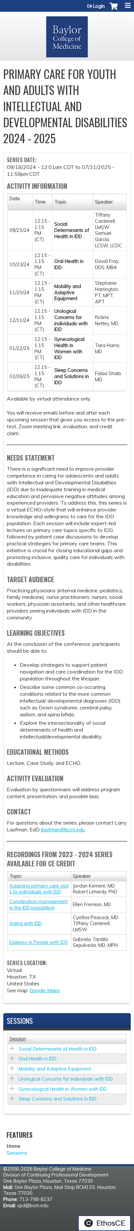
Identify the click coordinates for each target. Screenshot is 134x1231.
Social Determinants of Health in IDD (58, 1049)
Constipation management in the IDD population (38, 905)
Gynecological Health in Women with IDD (63, 1089)
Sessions (17, 1152)
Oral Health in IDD (38, 1059)
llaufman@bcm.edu (63, 829)
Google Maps (45, 990)
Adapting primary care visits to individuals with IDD (39, 889)
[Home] (67, 34)
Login (99, 6)
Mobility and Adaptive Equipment (55, 1069)
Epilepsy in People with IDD (38, 942)
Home (13, 1146)
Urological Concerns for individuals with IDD (66, 1079)
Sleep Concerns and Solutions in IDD (58, 1099)
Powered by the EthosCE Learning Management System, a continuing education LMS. (104, 1223)
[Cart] (114, 9)
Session (17, 1039)
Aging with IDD (25, 923)
